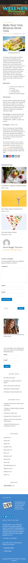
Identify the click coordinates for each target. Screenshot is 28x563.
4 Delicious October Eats (10, 413)
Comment (4, 266)
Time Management (9, 465)
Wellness (6, 471)
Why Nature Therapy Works (12, 389)
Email (3, 292)
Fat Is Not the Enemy (9, 377)
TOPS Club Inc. (19, 528)
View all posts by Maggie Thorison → (13, 250)
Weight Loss (7, 468)
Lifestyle (6, 447)
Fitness (5, 440)
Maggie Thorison (8, 33)
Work (5, 474)
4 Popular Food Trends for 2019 (12, 416)
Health (5, 443)
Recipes (11, 22)
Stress (5, 462)
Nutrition (5, 22)
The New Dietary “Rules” (9, 232)
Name (3, 285)
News (5, 453)
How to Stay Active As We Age (12, 385)
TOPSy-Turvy (7, 551)
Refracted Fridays (9, 548)
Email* (6, 360)
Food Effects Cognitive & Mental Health (13, 185)
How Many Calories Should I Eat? (12, 209)
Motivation (7, 450)
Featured (6, 437)
